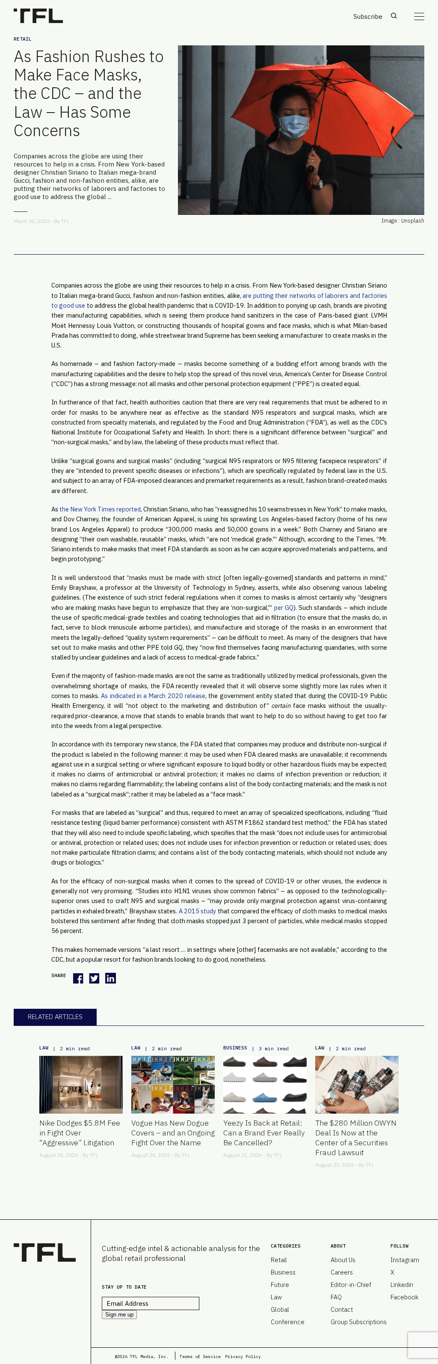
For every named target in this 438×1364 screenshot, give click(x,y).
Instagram (405, 1260)
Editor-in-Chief (351, 1285)
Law (43, 1048)
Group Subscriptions (359, 1322)
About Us (343, 1260)
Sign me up (119, 1314)
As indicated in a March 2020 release (153, 696)
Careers (342, 1272)
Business (235, 1048)
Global (280, 1309)
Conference (288, 1322)
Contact (342, 1309)
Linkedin (402, 1285)
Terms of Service (200, 1356)
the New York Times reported (100, 509)
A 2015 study (198, 911)
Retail (23, 39)
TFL (65, 221)
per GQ (283, 607)
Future (280, 1285)
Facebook (404, 1297)
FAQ (336, 1297)
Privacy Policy (243, 1356)
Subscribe (367, 16)
